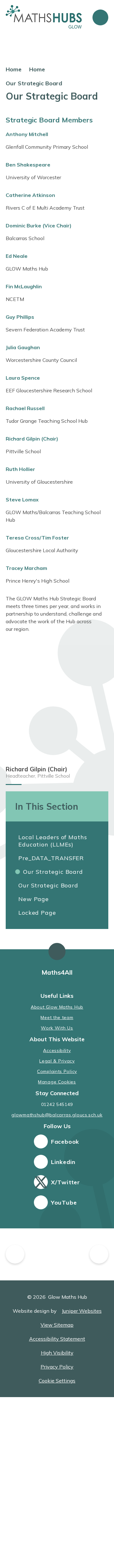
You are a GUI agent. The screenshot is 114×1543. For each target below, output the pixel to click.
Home (14, 69)
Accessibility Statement (57, 1339)
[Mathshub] (58, 1254)
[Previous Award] (15, 1254)
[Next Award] (99, 1254)
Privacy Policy (57, 1366)
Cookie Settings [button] (57, 1380)
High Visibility (57, 1353)
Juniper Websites (82, 1311)
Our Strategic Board (34, 83)
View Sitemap (57, 1325)
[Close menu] (100, 17)
